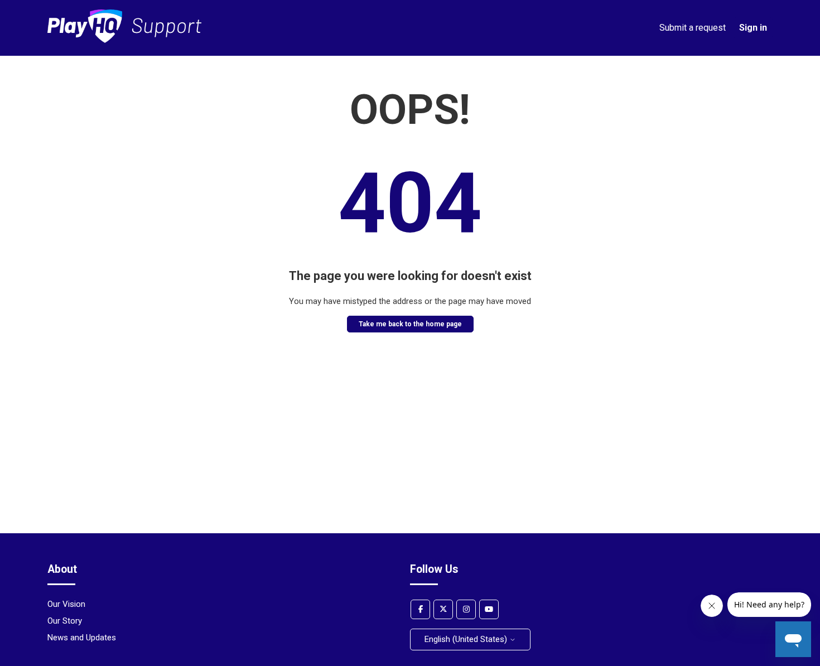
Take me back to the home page (410, 324)
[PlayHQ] (124, 40)
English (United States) (467, 639)
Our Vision (66, 604)
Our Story (64, 621)
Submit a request (692, 27)
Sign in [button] (753, 27)
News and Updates (81, 638)
